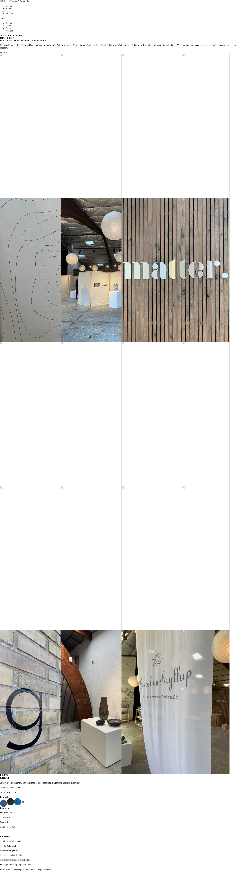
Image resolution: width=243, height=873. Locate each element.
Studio (8, 8)
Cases (8, 11)
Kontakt (9, 13)
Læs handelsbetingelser (13, 855)
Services (9, 6)
